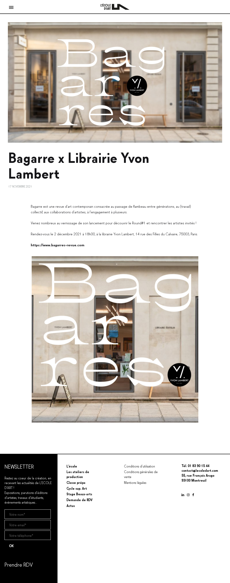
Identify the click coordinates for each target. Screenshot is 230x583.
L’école (71, 466)
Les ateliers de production (77, 474)
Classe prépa (75, 482)
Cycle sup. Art (76, 488)
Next (205, 339)
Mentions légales (135, 482)
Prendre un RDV (15, 576)
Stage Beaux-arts (79, 493)
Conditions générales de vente (141, 474)
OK (11, 545)
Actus (70, 505)
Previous (24, 339)
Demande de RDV (79, 499)
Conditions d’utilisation (139, 466)
